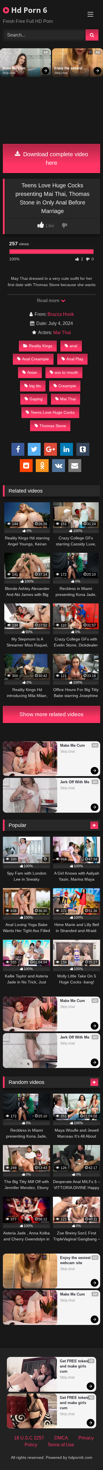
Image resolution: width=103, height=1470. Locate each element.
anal (73, 346)
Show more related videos (51, 714)
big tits (35, 385)
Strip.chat (8, 73)
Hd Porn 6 (28, 10)
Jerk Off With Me (74, 782)
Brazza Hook (60, 314)
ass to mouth (66, 372)
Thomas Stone (52, 425)
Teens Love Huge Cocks (53, 412)
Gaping (36, 399)
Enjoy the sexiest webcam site (68, 68)
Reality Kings (40, 346)
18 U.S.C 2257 (29, 1437)
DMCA (61, 1437)
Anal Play (74, 359)
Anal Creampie (35, 359)
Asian (32, 372)
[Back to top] (85, 1453)
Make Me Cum (13, 68)
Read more (48, 300)
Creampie (67, 385)
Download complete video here (54, 158)
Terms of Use (60, 1444)
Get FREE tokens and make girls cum (75, 1366)
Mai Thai (62, 332)
